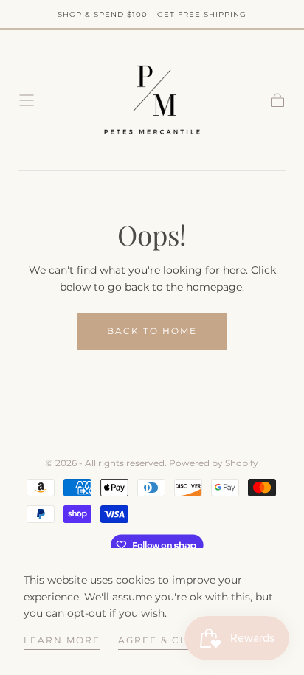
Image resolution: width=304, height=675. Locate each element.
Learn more (62, 639)
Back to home (152, 330)
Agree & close (164, 639)
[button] (26, 100)
